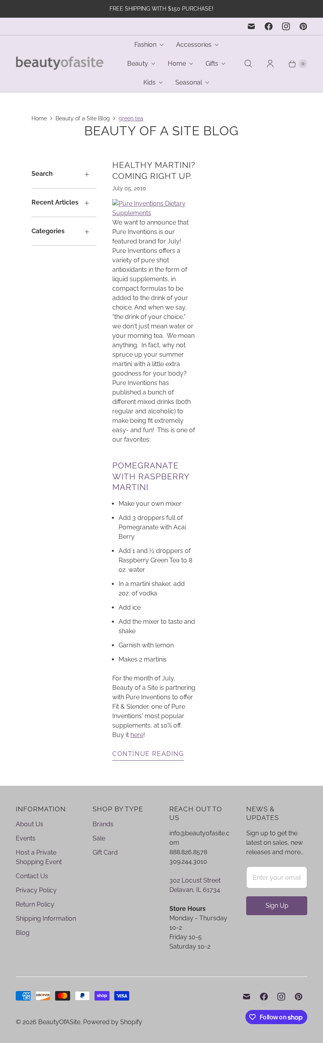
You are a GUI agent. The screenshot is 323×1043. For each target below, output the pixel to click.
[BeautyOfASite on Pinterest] (303, 26)
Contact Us (32, 876)
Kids (149, 82)
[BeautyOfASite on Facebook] (268, 26)
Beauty (137, 63)
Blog (23, 932)
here (136, 735)
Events (25, 838)
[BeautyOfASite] (60, 64)
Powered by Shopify (112, 1022)
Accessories (194, 44)
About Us (29, 824)
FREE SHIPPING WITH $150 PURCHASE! (161, 9)
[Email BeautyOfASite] (251, 26)
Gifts (212, 63)
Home (177, 63)
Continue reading (148, 753)
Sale (99, 838)
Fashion (145, 44)
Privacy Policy (36, 890)
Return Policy (35, 904)
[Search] (248, 63)
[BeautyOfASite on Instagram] (286, 26)
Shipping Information (46, 918)
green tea (131, 118)
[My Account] (270, 63)
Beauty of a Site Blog (83, 118)
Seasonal (188, 82)
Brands (103, 824)
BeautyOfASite (59, 1022)
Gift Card (105, 852)
